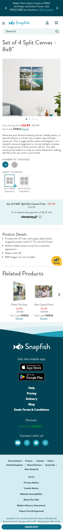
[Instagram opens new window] (37, 441)
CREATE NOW (31, 527)
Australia (50, 465)
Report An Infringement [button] (31, 511)
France (29, 461)
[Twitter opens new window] (46, 441)
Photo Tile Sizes (19, 304)
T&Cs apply (39, 9)
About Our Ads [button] (31, 499)
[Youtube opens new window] (19, 441)
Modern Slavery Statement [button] (31, 505)
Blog (31, 404)
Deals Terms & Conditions (31, 409)
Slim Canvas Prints (43, 304)
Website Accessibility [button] (31, 494)
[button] (4, 22)
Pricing (31, 393)
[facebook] (28, 441)
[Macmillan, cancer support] (30, 425)
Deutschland (15, 461)
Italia (50, 461)
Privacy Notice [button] (31, 482)
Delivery (31, 399)
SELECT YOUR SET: (12, 172)
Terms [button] (31, 476)
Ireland (40, 461)
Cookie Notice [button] (31, 488)
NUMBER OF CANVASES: (16, 159)
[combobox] (31, 31)
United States (34, 465)
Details (25, 129)
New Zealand (31, 469)
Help (31, 388)
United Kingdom (14, 465)
